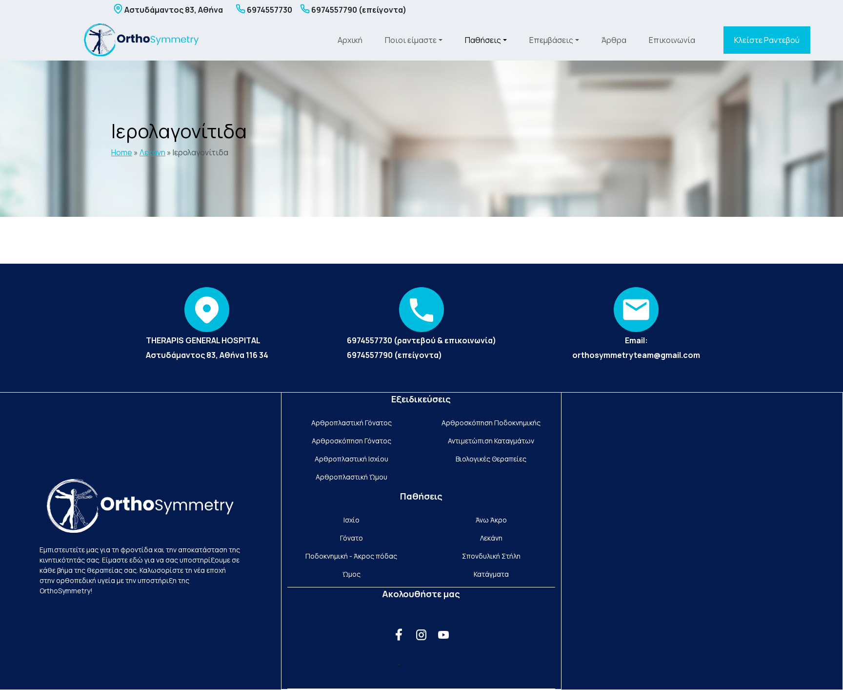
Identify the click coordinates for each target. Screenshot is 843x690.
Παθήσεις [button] (483, 40)
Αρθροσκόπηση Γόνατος (351, 440)
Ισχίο (351, 519)
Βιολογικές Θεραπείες (491, 458)
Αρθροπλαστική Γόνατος (351, 422)
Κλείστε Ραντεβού (767, 40)
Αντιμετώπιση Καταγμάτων (491, 440)
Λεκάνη (152, 152)
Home (121, 152)
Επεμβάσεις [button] (551, 40)
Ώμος (351, 574)
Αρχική (350, 40)
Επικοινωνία (672, 40)
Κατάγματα (491, 574)
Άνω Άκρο (491, 519)
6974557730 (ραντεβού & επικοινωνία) (421, 340)
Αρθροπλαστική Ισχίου (351, 458)
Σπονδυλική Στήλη (491, 556)
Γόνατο (351, 538)
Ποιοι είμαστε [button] (411, 40)
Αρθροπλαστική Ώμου (351, 476)
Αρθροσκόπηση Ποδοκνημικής (491, 422)
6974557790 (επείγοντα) (394, 355)
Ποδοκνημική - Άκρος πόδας (351, 556)
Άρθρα (614, 40)
